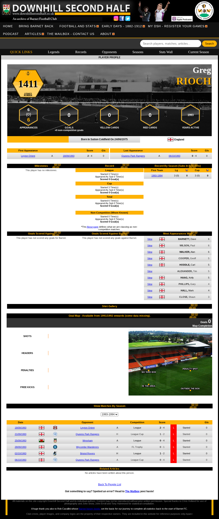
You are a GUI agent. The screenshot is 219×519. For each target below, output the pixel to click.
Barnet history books (90, 508)
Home (8, 26)
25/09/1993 (20, 440)
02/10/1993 (20, 453)
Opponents (109, 52)
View (149, 239)
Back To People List (109, 484)
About (106, 34)
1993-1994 (157, 175)
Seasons (137, 52)
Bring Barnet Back (36, 26)
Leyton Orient (28, 156)
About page (92, 227)
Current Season (198, 52)
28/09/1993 (20, 447)
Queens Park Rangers (133, 156)
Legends (53, 52)
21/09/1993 (20, 434)
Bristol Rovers (87, 453)
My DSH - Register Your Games (176, 26)
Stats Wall (166, 52)
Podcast (11, 34)
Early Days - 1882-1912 (122, 26)
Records (80, 52)
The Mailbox (132, 491)
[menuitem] (8, 26)
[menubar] (109, 30)
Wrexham (88, 440)
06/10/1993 (174, 156)
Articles (33, 34)
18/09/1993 (68, 156)
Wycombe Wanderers (87, 447)
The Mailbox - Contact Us (70, 34)
